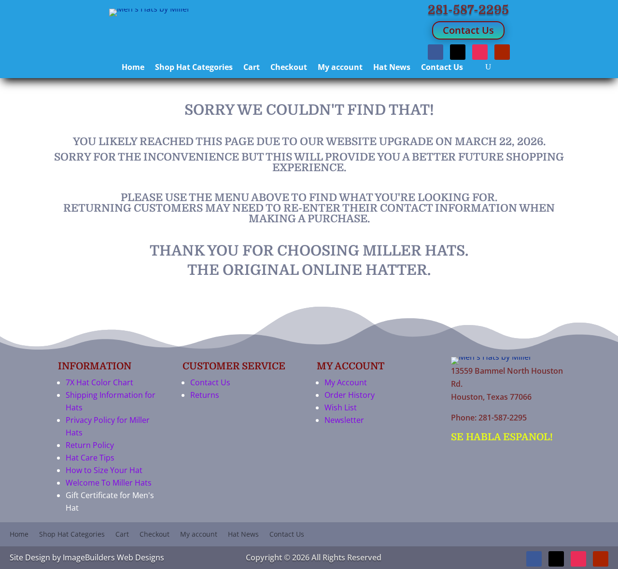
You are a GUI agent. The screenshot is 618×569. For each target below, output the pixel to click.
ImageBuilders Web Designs (113, 557)
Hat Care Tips (90, 457)
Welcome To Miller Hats (109, 482)
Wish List (340, 407)
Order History (349, 395)
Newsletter (344, 420)
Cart (251, 68)
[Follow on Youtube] (502, 52)
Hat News (391, 68)
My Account (345, 382)
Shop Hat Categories (194, 68)
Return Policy (90, 445)
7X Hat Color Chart (99, 382)
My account (340, 68)
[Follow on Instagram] (480, 52)
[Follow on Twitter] (457, 52)
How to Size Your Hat (104, 470)
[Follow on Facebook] (435, 52)
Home (133, 68)
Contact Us (468, 30)
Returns (204, 395)
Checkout (288, 68)
